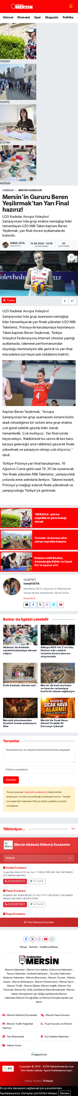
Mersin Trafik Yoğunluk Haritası (17, 1025)
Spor (37, 17)
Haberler (8, 190)
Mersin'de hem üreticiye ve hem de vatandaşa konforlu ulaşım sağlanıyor (58, 688)
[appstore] (39, 1055)
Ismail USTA (31, 583)
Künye (23, 947)
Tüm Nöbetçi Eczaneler (40, 922)
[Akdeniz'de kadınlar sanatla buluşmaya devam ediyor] (20, 634)
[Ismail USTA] (11, 586)
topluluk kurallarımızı (36, 792)
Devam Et (28, 598)
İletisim (33, 947)
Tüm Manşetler (15, 1036)
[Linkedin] (54, 605)
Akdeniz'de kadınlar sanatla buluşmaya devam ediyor (20, 650)
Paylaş (11, 300)
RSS (9, 1068)
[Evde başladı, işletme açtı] (20, 672)
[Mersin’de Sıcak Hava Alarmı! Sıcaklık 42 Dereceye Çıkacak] (58, 707)
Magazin (51, 17)
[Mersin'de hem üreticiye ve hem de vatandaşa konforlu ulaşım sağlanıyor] (58, 672)
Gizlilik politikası (49, 947)
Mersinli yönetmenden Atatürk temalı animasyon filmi (19, 723)
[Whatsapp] (52, 939)
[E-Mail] (27, 605)
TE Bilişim (48, 1081)
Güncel (8, 17)
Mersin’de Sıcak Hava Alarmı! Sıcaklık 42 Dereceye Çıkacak (54, 723)
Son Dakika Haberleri (56, 1036)
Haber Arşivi (14, 1045)
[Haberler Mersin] (22, 6)
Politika (68, 17)
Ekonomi (23, 17)
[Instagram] (47, 605)
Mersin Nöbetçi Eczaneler (22, 1015)
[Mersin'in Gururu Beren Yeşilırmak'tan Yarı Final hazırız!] (39, 273)
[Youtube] (60, 605)
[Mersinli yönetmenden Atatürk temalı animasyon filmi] (20, 707)
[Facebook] (33, 605)
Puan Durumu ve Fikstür (58, 1023)
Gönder (11, 779)
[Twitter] (40, 605)
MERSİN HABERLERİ (30, 190)
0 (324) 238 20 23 (16, 881)
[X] (33, 939)
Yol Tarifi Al (38, 881)
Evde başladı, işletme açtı (19, 685)
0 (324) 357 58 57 (16, 904)
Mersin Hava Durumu (58, 1015)
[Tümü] (73, 829)
